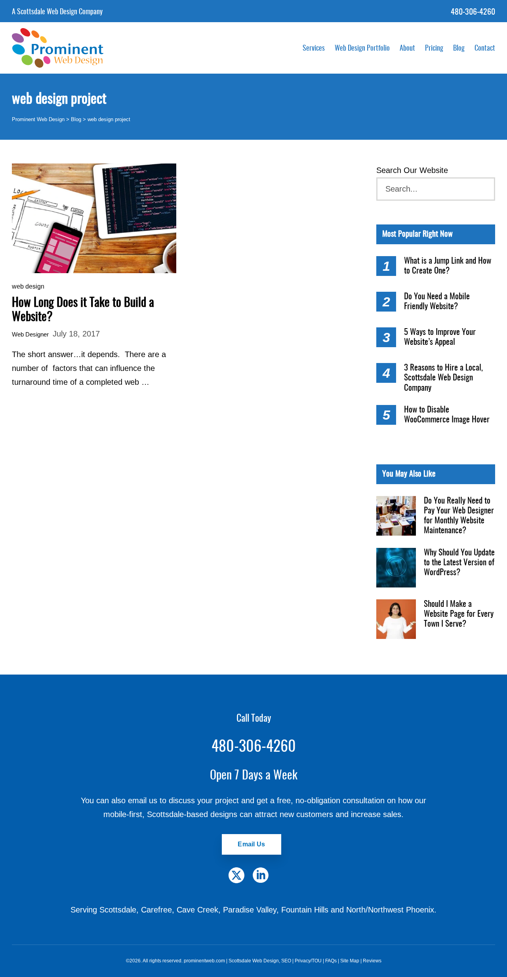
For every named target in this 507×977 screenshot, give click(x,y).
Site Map (349, 961)
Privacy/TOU (308, 961)
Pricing (434, 48)
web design (28, 286)
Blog (459, 48)
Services (314, 48)
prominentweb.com (204, 961)
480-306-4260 (473, 12)
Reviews (372, 961)
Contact (485, 48)
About (407, 48)
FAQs (331, 961)
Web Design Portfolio (362, 48)
